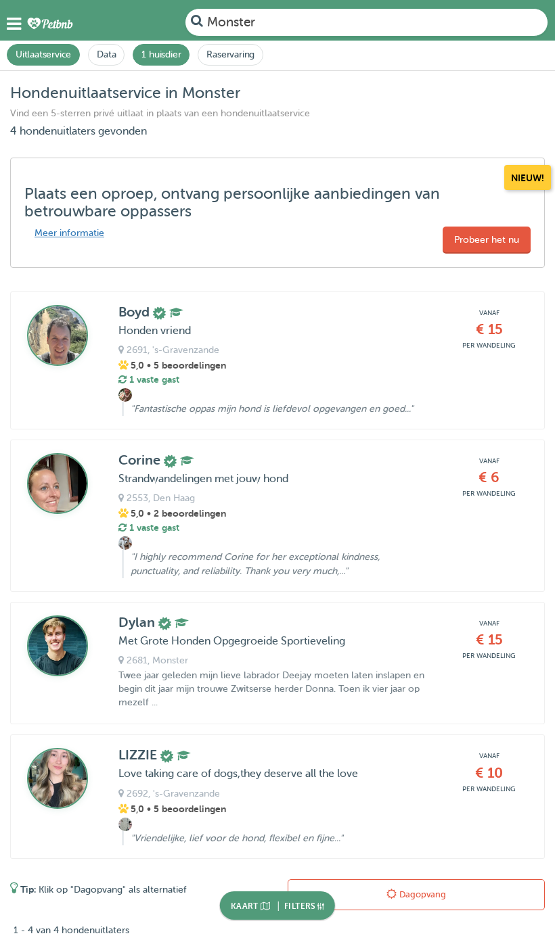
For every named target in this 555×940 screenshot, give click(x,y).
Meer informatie (69, 233)
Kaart (246, 906)
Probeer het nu (486, 240)
